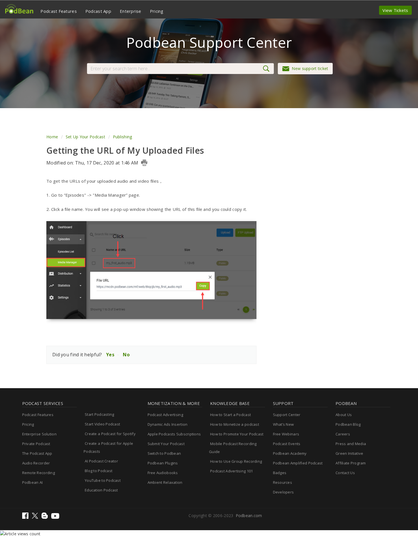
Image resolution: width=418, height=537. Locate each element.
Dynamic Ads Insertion (168, 424)
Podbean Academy (290, 453)
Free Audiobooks (163, 472)
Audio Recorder (36, 463)
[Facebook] (26, 517)
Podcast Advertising (165, 414)
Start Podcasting (99, 414)
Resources (282, 482)
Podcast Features (58, 11)
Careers (343, 434)
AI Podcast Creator (101, 461)
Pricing (157, 11)
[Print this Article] (144, 163)
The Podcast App (37, 453)
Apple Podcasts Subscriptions (174, 434)
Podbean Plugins (163, 463)
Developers (283, 492)
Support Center (287, 414)
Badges (280, 472)
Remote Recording (38, 472)
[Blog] (45, 517)
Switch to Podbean (164, 453)
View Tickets (395, 10)
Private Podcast (36, 443)
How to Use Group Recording (236, 461)
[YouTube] (55, 517)
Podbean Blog (348, 424)
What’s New (283, 424)
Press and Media (351, 443)
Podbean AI (32, 482)
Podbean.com (249, 515)
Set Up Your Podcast (85, 136)
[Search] (267, 68)
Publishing (122, 136)
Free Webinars (286, 434)
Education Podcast (101, 490)
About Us (344, 414)
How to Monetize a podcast (234, 424)
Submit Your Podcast (166, 443)
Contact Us (345, 472)
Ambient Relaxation (165, 482)
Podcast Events (287, 443)
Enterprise (130, 11)
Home (52, 136)
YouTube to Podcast (103, 480)
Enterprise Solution (39, 434)
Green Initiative (349, 453)
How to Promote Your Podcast (237, 434)
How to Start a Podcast (230, 414)
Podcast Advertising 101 (231, 471)
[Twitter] (35, 517)
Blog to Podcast (98, 470)
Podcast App (98, 11)
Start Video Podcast (102, 424)
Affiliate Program (351, 463)
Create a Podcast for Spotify (110, 433)
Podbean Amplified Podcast (298, 463)
